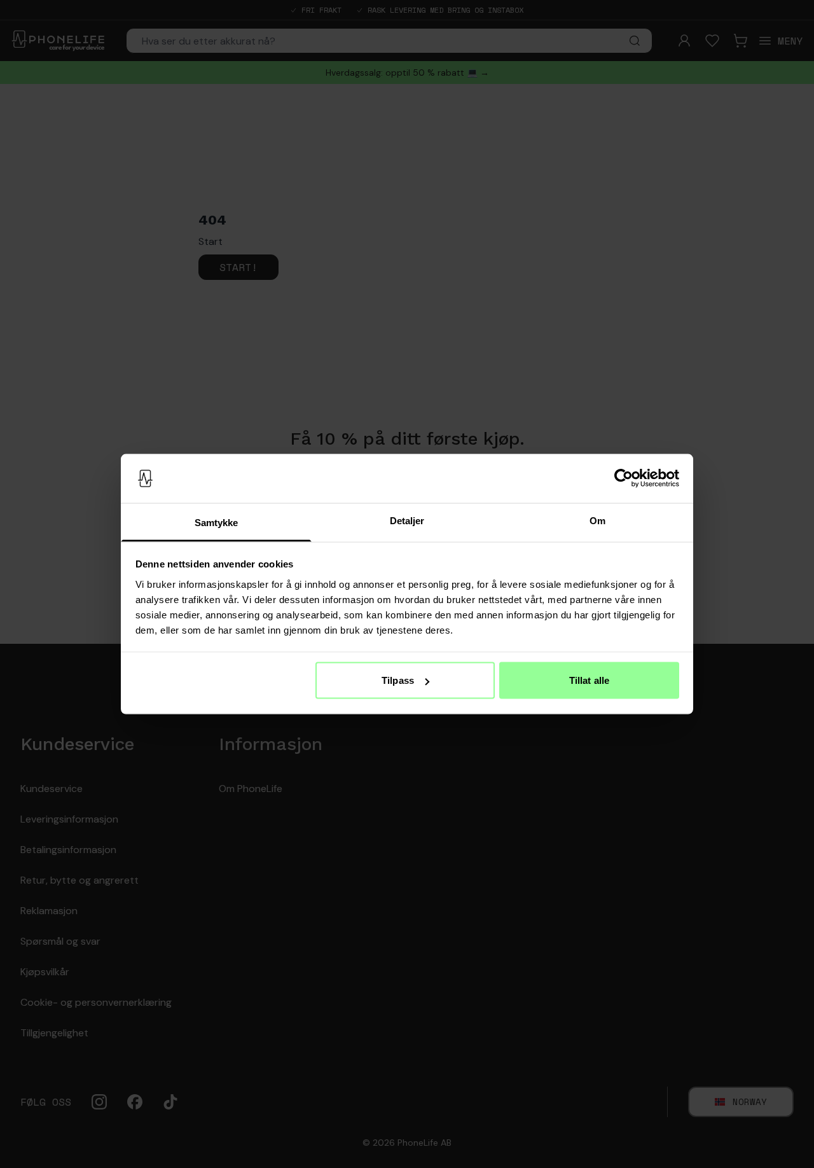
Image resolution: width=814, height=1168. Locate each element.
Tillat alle (589, 680)
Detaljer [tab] (407, 520)
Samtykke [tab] (216, 522)
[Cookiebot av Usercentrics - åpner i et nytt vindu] (623, 478)
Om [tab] (597, 520)
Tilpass (398, 680)
